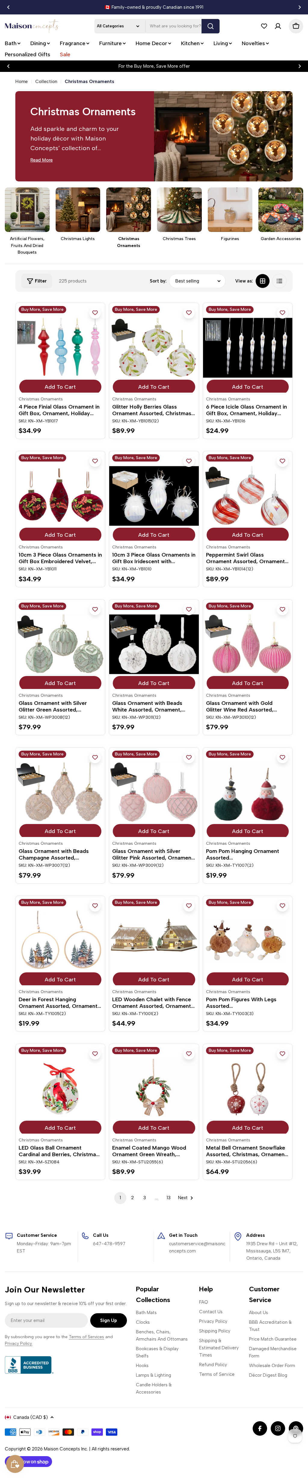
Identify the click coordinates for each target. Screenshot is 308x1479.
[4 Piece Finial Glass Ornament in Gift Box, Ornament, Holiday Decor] (60, 347)
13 (169, 1197)
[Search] (211, 26)
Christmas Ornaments (41, 399)
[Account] (278, 26)
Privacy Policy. (18, 1343)
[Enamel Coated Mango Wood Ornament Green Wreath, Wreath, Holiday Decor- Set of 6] (154, 1088)
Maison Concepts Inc (65, 1449)
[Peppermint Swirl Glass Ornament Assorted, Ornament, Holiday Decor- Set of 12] (247, 496)
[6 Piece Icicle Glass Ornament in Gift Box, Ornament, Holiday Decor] (247, 347)
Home (21, 81)
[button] (8, 7)
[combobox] (157, 26)
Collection (46, 81)
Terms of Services (86, 1336)
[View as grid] (262, 281)
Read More (41, 160)
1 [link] (120, 1197)
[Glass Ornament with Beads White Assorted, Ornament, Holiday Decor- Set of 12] (154, 644)
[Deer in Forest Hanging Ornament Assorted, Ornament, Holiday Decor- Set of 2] (60, 940)
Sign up (108, 1320)
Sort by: (158, 281)
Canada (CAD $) (30, 1417)
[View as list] (279, 281)
